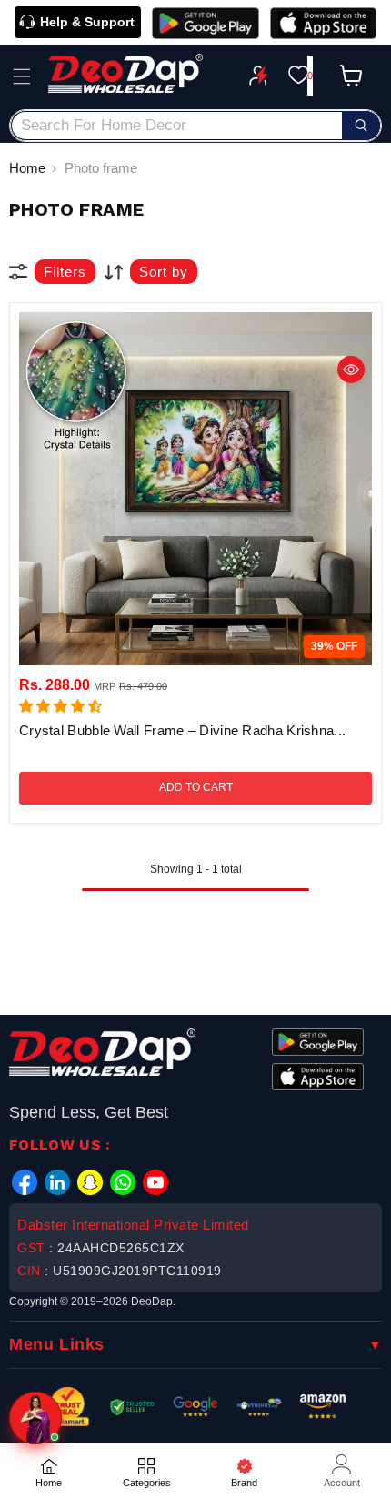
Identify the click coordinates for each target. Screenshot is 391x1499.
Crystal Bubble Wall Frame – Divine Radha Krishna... (182, 730)
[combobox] (195, 125)
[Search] (361, 125)
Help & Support (87, 22)
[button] (22, 76)
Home (27, 168)
